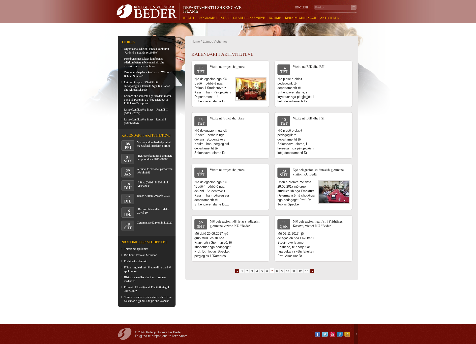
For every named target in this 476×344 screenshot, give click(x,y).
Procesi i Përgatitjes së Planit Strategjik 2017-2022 (147, 289)
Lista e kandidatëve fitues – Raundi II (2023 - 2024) (146, 111)
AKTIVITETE (329, 18)
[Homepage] (147, 11)
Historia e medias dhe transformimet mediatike (145, 279)
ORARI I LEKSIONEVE (249, 18)
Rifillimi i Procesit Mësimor (140, 255)
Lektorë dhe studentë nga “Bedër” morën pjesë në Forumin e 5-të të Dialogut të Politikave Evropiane (148, 99)
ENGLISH (301, 7)
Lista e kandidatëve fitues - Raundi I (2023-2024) (145, 121)
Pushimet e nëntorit (135, 261)
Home (195, 41)
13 (306, 271)
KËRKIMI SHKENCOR (300, 18)
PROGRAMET (207, 18)
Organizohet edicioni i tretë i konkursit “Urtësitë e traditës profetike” (146, 50)
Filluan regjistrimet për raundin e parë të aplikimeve (147, 269)
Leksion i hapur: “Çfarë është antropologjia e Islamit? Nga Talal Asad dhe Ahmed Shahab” (147, 85)
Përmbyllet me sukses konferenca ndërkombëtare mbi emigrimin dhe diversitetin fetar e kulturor (144, 62)
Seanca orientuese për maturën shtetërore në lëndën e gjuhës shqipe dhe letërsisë (148, 299)
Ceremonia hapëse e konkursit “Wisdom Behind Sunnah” (147, 74)
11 (294, 271)
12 (300, 271)
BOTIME (275, 18)
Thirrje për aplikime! (136, 249)
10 (287, 271)
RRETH (188, 18)
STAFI (225, 18)
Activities (221, 41)
